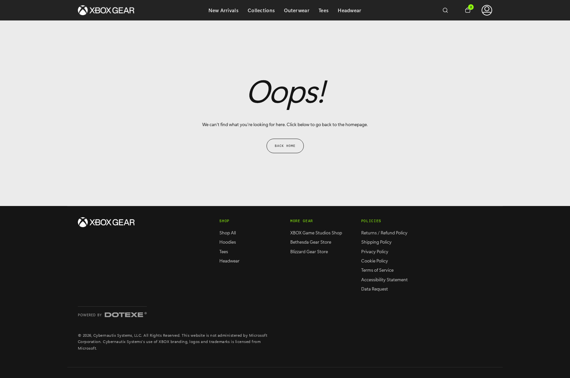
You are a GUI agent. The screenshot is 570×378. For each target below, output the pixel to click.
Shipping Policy (376, 242)
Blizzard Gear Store (309, 251)
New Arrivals (223, 10)
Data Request (374, 289)
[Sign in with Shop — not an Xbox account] (487, 10)
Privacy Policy (374, 251)
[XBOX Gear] (106, 222)
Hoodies (227, 242)
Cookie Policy (374, 261)
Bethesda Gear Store (310, 242)
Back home (285, 146)
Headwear (349, 10)
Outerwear (296, 10)
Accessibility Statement (384, 279)
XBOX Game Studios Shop (316, 232)
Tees (324, 10)
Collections (261, 10)
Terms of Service (377, 270)
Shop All (227, 232)
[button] (448, 10)
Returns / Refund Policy (384, 232)
